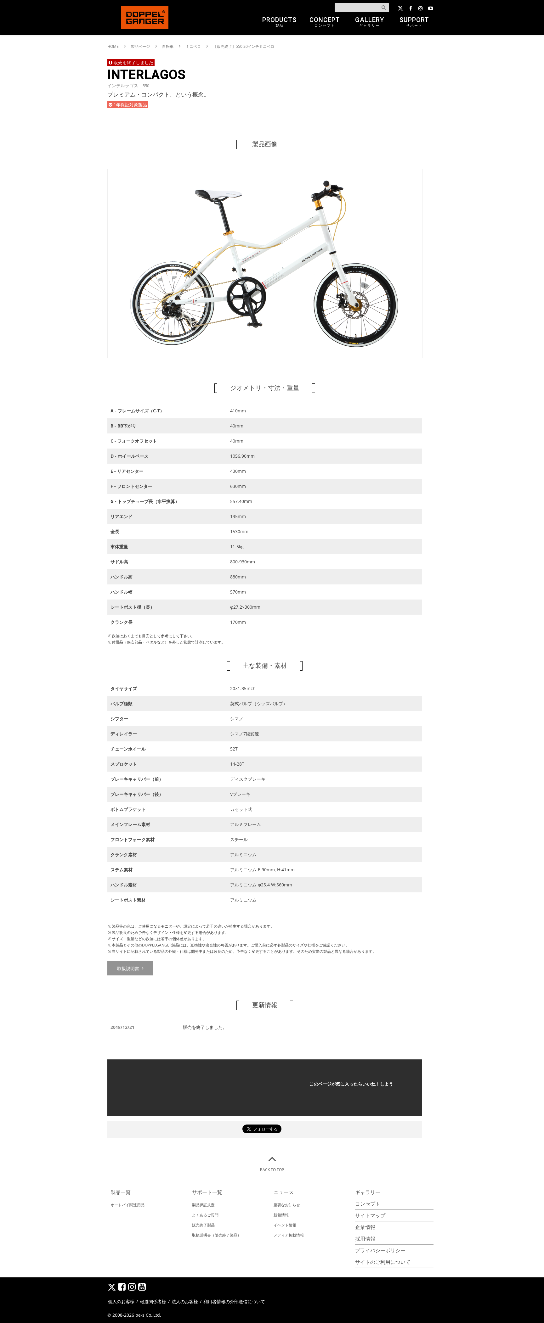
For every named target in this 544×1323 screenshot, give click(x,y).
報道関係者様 (153, 1301)
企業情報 (365, 1227)
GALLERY (369, 22)
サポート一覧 (207, 1192)
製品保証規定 (203, 1205)
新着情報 (281, 1215)
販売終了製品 (203, 1225)
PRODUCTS (279, 22)
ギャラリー (367, 1192)
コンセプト (367, 1203)
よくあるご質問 (205, 1215)
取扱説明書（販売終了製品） (216, 1235)
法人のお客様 (185, 1301)
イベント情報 (285, 1225)
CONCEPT (324, 22)
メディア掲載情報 (289, 1235)
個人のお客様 (121, 1301)
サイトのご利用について (383, 1262)
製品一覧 (120, 1192)
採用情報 (365, 1238)
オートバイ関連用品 (127, 1205)
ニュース (284, 1192)
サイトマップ (370, 1215)
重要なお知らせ (287, 1205)
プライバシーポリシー (380, 1250)
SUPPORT (414, 22)
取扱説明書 (128, 968)
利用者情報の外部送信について (234, 1301)
